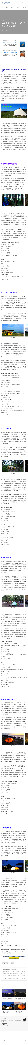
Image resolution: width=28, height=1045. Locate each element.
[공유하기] (6, 964)
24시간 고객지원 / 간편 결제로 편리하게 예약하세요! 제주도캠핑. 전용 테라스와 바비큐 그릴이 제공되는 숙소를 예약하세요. (10, 44)
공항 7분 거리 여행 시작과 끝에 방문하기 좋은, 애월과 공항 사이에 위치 (10, 54)
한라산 (12, 8)
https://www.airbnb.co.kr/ (8, 40)
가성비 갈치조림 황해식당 (10, 52)
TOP (25, 1041)
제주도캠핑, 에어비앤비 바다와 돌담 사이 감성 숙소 (9, 42)
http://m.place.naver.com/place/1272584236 (12, 50)
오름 (18, 8)
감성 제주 (3, 1018)
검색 (22, 3)
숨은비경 (24, 8)
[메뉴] (25, 3)
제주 (7, 8)
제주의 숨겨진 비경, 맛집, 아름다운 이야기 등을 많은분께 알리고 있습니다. (11, 1021)
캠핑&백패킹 (5, 969)
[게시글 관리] (8, 964)
